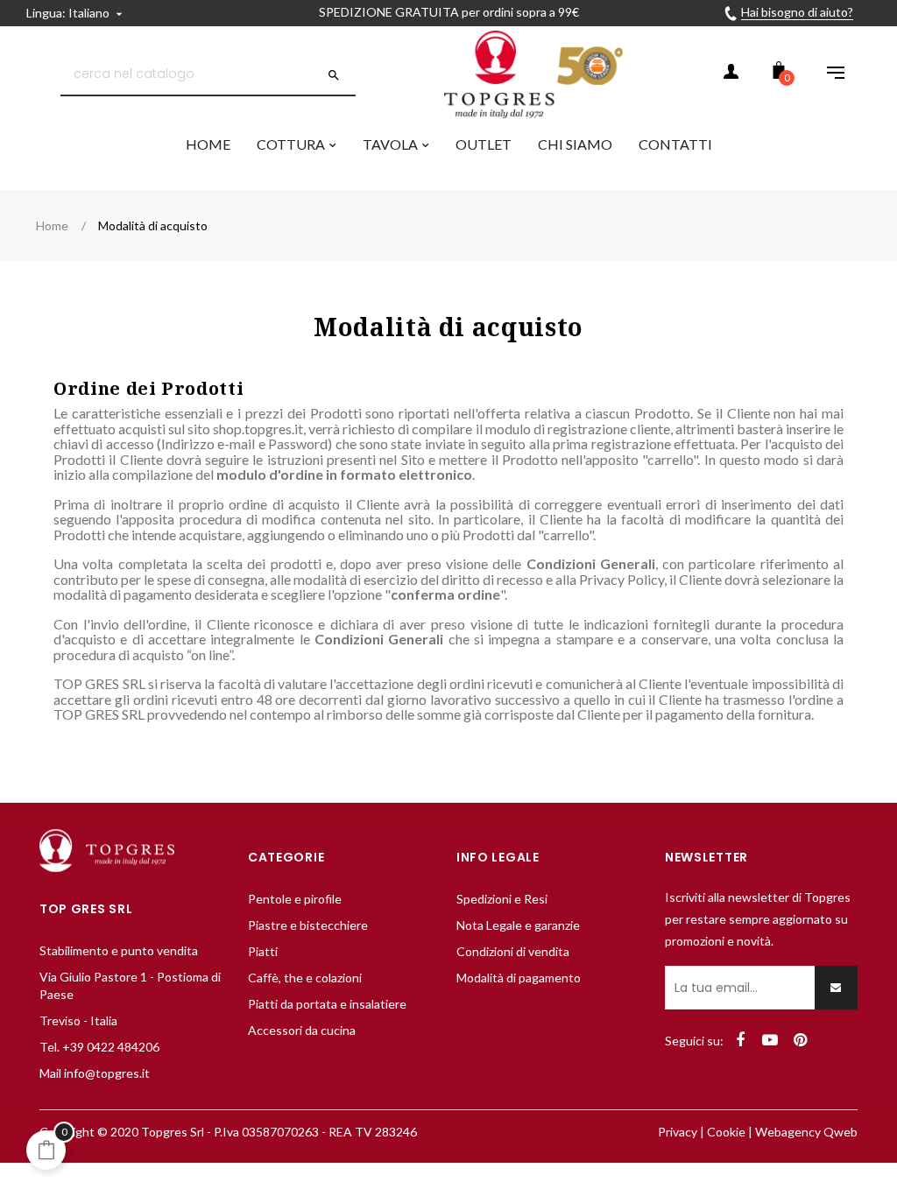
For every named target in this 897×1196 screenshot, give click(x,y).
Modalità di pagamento (518, 977)
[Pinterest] (800, 1040)
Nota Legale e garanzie (518, 925)
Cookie (726, 1131)
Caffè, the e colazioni (305, 977)
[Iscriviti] (836, 988)
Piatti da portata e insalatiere (327, 1003)
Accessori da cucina (302, 1030)
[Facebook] (740, 1040)
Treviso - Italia (78, 1020)
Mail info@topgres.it (94, 1073)
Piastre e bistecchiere (308, 925)
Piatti (263, 951)
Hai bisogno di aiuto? (797, 11)
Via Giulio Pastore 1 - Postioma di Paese (130, 985)
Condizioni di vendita (512, 951)
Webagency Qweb (806, 1131)
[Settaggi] (826, 74)
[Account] (730, 74)
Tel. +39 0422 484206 (99, 1046)
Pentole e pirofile (295, 898)
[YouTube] (770, 1040)
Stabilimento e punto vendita (118, 950)
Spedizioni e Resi (501, 898)
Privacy (677, 1131)
